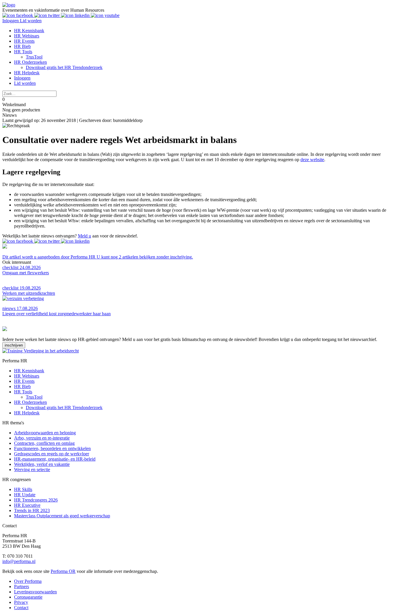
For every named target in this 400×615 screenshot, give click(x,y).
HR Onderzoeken (30, 62)
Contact (21, 607)
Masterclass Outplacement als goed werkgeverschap (62, 515)
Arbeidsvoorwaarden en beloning (45, 432)
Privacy (21, 602)
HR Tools (23, 51)
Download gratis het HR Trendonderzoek (64, 67)
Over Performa (28, 581)
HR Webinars (26, 35)
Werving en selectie (32, 469)
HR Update (24, 494)
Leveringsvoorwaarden (35, 591)
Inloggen (11, 20)
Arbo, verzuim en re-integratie (42, 437)
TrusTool (34, 56)
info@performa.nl (18, 561)
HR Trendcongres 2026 (36, 499)
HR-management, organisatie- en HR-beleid (54, 458)
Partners (21, 586)
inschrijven (14, 345)
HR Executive (27, 505)
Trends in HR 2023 (32, 510)
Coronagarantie (28, 597)
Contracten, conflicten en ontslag (44, 443)
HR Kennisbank (29, 30)
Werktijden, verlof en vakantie (42, 464)
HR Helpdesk (27, 72)
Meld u (84, 235)
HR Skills (23, 489)
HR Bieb (22, 46)
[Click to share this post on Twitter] (47, 241)
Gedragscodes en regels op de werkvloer (51, 453)
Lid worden (31, 20)
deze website (312, 159)
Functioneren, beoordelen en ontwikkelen (52, 448)
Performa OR (63, 571)
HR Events (24, 41)
